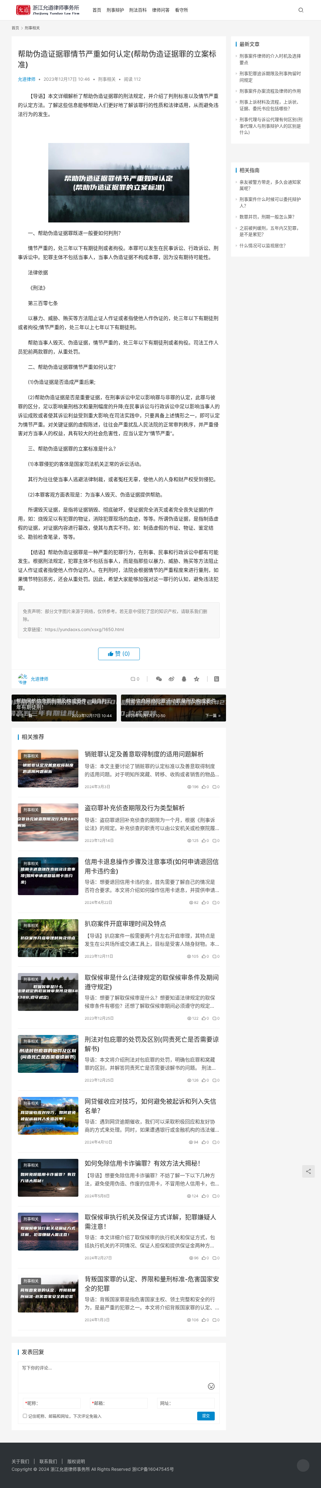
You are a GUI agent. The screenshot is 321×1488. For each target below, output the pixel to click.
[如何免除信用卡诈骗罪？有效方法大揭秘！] (48, 1178)
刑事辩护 (115, 10)
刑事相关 (107, 79)
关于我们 (20, 1461)
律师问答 (161, 10)
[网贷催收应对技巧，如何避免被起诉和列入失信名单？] (48, 1116)
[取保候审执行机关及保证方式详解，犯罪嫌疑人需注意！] (48, 1232)
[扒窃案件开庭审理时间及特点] (48, 938)
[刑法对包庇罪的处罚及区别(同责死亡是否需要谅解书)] (48, 1054)
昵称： (32, 1403)
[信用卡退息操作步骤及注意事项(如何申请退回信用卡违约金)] (48, 876)
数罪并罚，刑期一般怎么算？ (268, 216)
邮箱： (99, 1403)
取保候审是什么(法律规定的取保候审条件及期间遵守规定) (152, 982)
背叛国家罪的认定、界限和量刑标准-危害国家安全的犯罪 (152, 1284)
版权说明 (76, 1461)
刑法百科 (138, 10)
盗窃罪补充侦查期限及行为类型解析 (135, 808)
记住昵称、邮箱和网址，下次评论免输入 (64, 1416)
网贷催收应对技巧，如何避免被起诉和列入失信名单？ (150, 1106)
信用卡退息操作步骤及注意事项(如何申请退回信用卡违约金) (152, 866)
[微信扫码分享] (159, 679)
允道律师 (26, 79)
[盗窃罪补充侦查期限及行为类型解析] (48, 822)
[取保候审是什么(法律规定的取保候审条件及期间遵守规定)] (48, 992)
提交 (206, 1416)
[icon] (303, 1465)
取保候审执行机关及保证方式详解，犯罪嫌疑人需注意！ (150, 1222)
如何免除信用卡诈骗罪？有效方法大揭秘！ (144, 1163)
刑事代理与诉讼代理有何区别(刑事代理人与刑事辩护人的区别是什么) (271, 126)
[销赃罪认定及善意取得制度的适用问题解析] (48, 768)
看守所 (181, 10)
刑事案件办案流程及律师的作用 (270, 91)
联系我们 (48, 1461)
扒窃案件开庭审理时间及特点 (125, 924)
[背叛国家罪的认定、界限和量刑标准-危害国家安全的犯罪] (48, 1293)
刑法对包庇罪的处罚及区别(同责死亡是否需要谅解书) (152, 1044)
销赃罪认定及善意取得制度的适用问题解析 (144, 754)
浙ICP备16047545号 (153, 1469)
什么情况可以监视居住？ (263, 245)
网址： (166, 1403)
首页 (96, 10)
